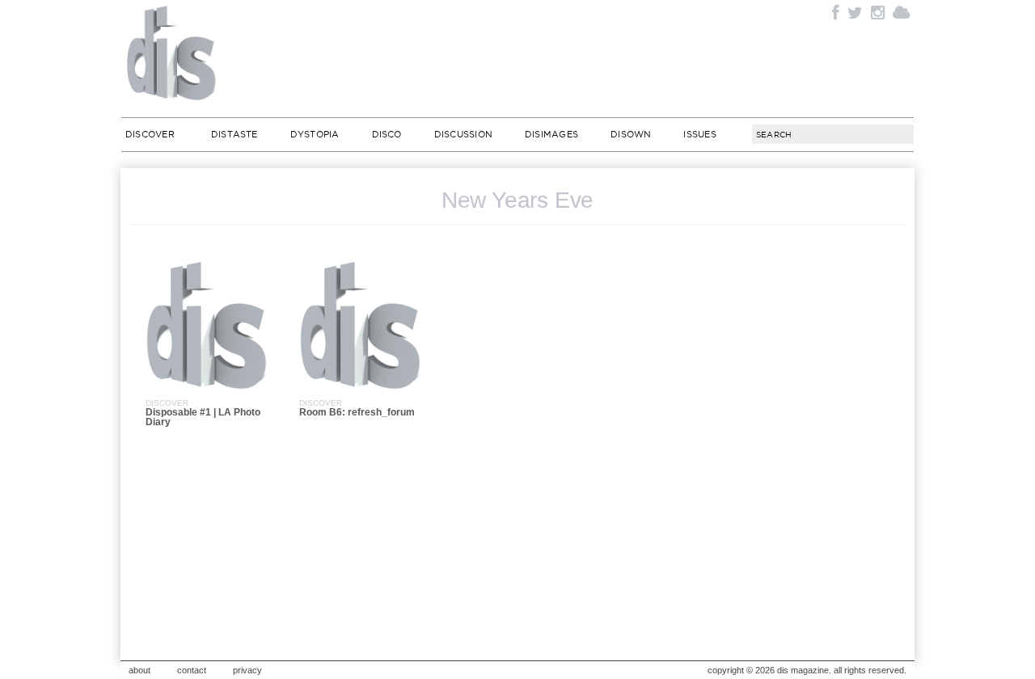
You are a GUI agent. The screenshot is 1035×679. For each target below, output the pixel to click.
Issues (699, 134)
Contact (191, 670)
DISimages (551, 134)
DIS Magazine (172, 52)
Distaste (234, 134)
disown (630, 134)
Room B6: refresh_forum (357, 412)
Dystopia (315, 134)
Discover (150, 134)
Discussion (463, 134)
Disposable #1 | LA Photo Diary (203, 417)
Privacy (247, 670)
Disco (387, 134)
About (139, 670)
